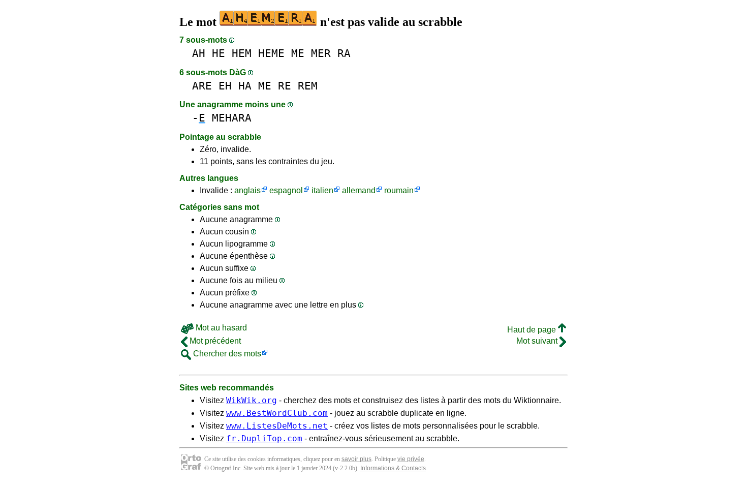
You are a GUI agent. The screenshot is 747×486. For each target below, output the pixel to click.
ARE (202, 85)
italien (322, 190)
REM (308, 85)
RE (284, 85)
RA (344, 53)
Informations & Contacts (393, 468)
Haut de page (532, 329)
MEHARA (232, 117)
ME (297, 53)
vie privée (410, 459)
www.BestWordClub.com (277, 413)
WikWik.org (251, 400)
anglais (247, 190)
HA (245, 85)
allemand (359, 190)
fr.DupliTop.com (264, 438)
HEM (242, 53)
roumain (399, 190)
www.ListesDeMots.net (277, 426)
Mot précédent (214, 341)
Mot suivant (537, 341)
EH (225, 85)
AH (198, 53)
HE (218, 53)
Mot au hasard (220, 327)
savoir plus (356, 459)
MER (321, 53)
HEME (271, 53)
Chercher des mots (226, 353)
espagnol (286, 190)
